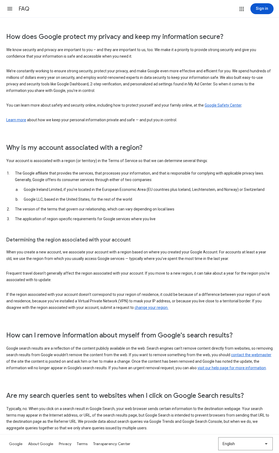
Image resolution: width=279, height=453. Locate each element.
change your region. (151, 307)
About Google (40, 443)
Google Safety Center (223, 105)
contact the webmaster (251, 355)
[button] (9, 8)
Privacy (65, 443)
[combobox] (245, 443)
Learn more (16, 120)
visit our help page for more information (232, 368)
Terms (82, 443)
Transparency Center (112, 443)
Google (16, 443)
